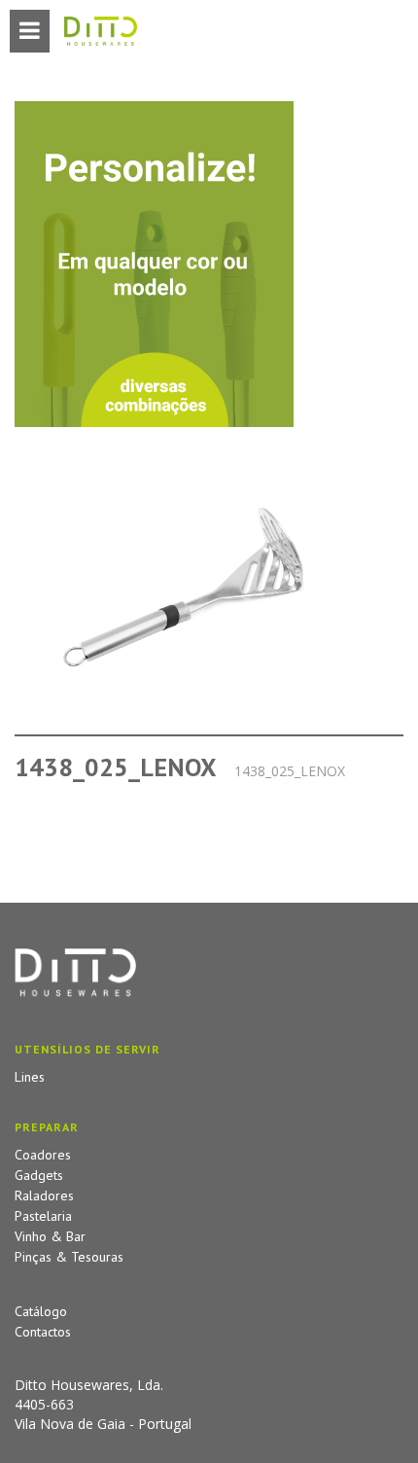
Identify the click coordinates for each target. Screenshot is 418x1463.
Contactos (43, 1331)
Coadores (43, 1154)
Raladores (44, 1195)
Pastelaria (43, 1216)
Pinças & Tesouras (69, 1257)
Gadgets (39, 1175)
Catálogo (41, 1311)
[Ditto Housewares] (100, 32)
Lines (30, 1077)
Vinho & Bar (50, 1236)
